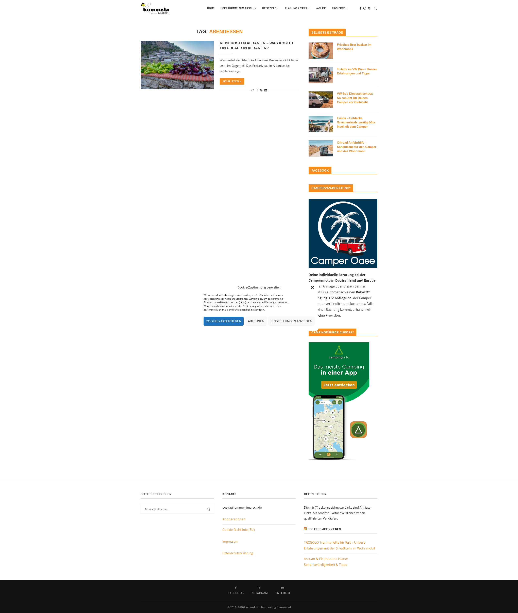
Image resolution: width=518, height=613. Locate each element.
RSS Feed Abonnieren (324, 529)
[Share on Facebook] (257, 90)
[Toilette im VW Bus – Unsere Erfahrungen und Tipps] (321, 75)
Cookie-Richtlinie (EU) (238, 529)
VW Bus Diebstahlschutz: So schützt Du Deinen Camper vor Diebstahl (355, 98)
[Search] (375, 8)
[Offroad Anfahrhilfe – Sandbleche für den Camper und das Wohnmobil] (321, 148)
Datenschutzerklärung (237, 553)
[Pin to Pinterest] (261, 90)
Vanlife (321, 8)
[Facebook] (360, 8)
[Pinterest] (369, 8)
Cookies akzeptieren (223, 321)
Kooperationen (233, 519)
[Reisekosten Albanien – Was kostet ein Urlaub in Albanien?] (177, 65)
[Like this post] (252, 90)
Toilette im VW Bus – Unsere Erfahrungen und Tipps (357, 71)
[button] (312, 287)
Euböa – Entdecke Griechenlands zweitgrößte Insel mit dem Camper (356, 122)
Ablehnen (256, 321)
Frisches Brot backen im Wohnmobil (354, 47)
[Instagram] (364, 8)
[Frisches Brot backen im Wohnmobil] (321, 50)
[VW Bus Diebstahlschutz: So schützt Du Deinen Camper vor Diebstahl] (321, 99)
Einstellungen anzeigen (291, 321)
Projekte (338, 8)
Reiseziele (269, 8)
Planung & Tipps (296, 8)
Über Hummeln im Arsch (237, 8)
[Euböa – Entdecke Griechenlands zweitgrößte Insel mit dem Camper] (321, 124)
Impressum (230, 541)
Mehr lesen (231, 81)
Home (210, 8)
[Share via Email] (265, 90)
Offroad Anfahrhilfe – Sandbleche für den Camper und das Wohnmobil (356, 147)
